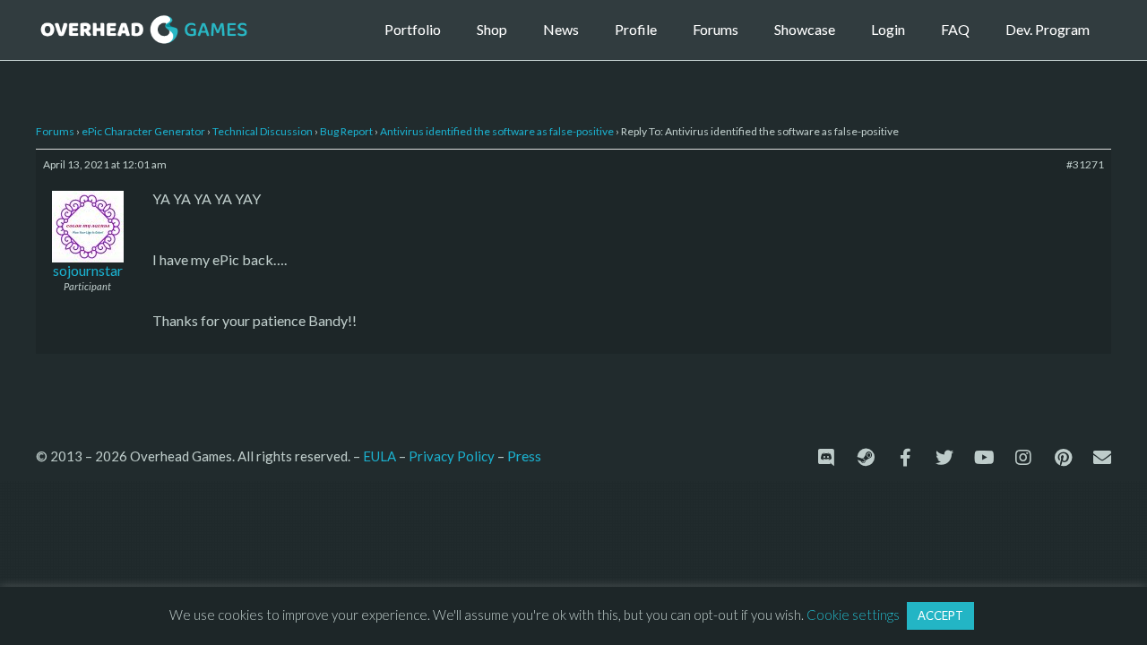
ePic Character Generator (143, 131)
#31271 (1085, 164)
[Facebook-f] (905, 458)
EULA (379, 456)
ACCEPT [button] (940, 615)
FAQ (955, 29)
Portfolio (412, 29)
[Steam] (866, 458)
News (561, 29)
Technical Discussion (262, 131)
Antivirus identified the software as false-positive (497, 131)
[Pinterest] (1063, 458)
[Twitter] (944, 458)
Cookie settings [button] (853, 614)
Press (524, 455)
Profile (636, 29)
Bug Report (346, 131)
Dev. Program (1047, 29)
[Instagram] (1023, 458)
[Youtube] (984, 458)
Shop (492, 29)
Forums (715, 29)
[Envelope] (1102, 458)
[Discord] (826, 458)
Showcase (804, 29)
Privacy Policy (452, 456)
